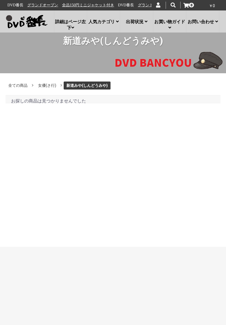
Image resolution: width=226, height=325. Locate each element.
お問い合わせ (22, 193)
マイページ (20, 214)
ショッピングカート (28, 225)
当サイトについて (26, 182)
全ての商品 (18, 85)
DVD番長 (113, 243)
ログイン (18, 209)
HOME (16, 176)
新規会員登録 (22, 230)
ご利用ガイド (22, 198)
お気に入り (20, 220)
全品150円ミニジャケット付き (81, 5)
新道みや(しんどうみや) (87, 85)
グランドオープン (35, 5)
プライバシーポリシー (30, 187)
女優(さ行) (47, 85)
